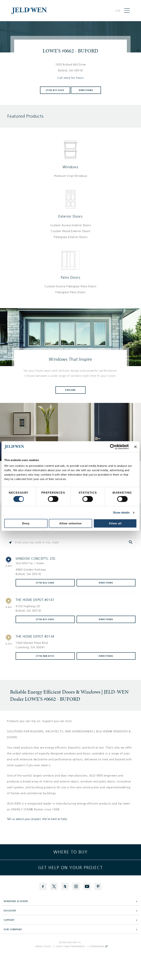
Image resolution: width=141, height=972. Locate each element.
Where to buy (70, 852)
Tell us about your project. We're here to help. (37, 819)
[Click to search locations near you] (10, 542)
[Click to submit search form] (131, 542)
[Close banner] (135, 446)
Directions (86, 90)
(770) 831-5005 (45, 619)
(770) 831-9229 (55, 90)
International (98, 946)
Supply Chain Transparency (71, 946)
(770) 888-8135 (45, 656)
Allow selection (70, 523)
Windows (70, 167)
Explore (70, 390)
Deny (26, 523)
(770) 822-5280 (45, 582)
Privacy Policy (43, 946)
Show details (121, 512)
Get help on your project (70, 867)
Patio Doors (70, 277)
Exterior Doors (70, 216)
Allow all (115, 523)
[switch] (53, 499)
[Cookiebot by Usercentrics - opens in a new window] (113, 446)
